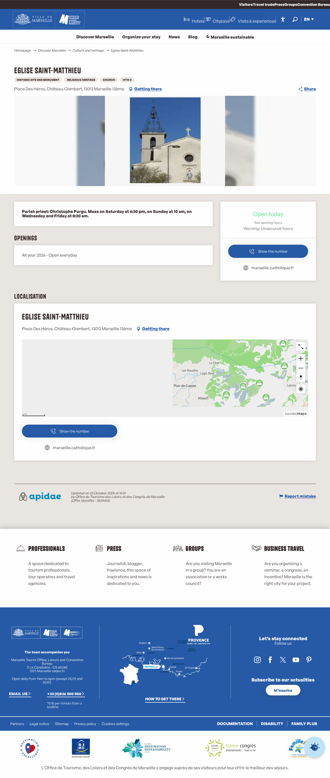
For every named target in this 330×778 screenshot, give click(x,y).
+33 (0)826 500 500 (64, 693)
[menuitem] (49, 19)
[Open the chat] (314, 747)
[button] (295, 19)
